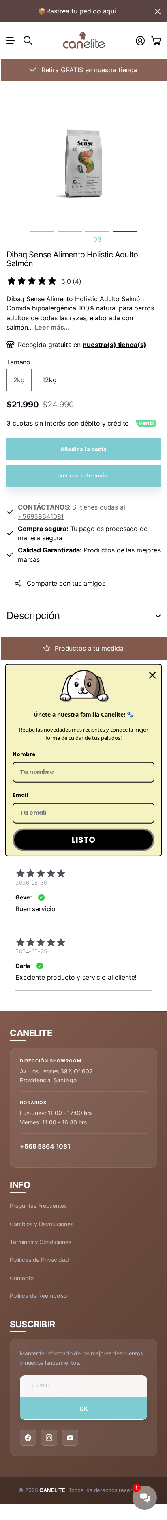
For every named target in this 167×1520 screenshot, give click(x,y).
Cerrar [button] (158, 11)
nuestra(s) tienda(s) (114, 344)
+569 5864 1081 (45, 1146)
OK (83, 1408)
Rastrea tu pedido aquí (81, 11)
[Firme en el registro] (140, 41)
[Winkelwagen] (156, 41)
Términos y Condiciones (40, 1241)
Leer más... (52, 327)
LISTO (83, 839)
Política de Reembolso (38, 1295)
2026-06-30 (31, 882)
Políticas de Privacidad (39, 1259)
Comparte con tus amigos (66, 583)
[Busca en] (28, 40)
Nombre (24, 754)
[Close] (152, 675)
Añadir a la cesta (83, 449)
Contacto (22, 1277)
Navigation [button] (10, 40)
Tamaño (18, 362)
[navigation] (42, 231)
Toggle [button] (158, 616)
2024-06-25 (31, 951)
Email (20, 795)
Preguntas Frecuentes (38, 1205)
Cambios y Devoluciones (41, 1223)
